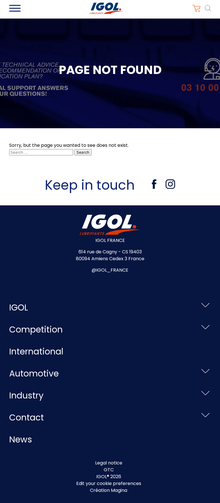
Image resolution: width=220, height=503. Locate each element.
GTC (109, 469)
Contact (26, 417)
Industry (26, 395)
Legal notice (108, 463)
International (36, 351)
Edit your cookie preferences (108, 483)
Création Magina (108, 490)
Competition (36, 329)
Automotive (34, 373)
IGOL (18, 307)
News (20, 439)
